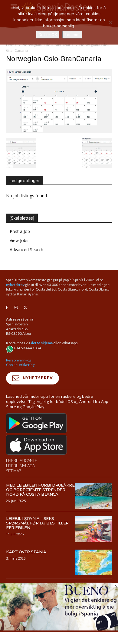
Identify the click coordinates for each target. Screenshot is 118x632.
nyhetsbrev (15, 284)
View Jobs (19, 240)
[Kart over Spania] (93, 563)
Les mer (72, 34)
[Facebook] (7, 307)
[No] (110, 22)
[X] (25, 307)
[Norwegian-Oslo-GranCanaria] (59, 131)
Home (11, 45)
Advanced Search (26, 249)
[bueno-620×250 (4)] (59, 628)
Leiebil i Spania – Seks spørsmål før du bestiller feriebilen (37, 523)
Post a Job (20, 231)
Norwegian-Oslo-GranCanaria (48, 45)
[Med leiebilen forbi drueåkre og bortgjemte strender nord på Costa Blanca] (93, 496)
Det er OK (47, 34)
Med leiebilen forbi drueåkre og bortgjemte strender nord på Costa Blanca (40, 490)
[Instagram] (16, 307)
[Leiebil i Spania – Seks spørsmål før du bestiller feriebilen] (93, 529)
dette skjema (42, 343)
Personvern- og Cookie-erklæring (20, 362)
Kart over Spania (26, 551)
